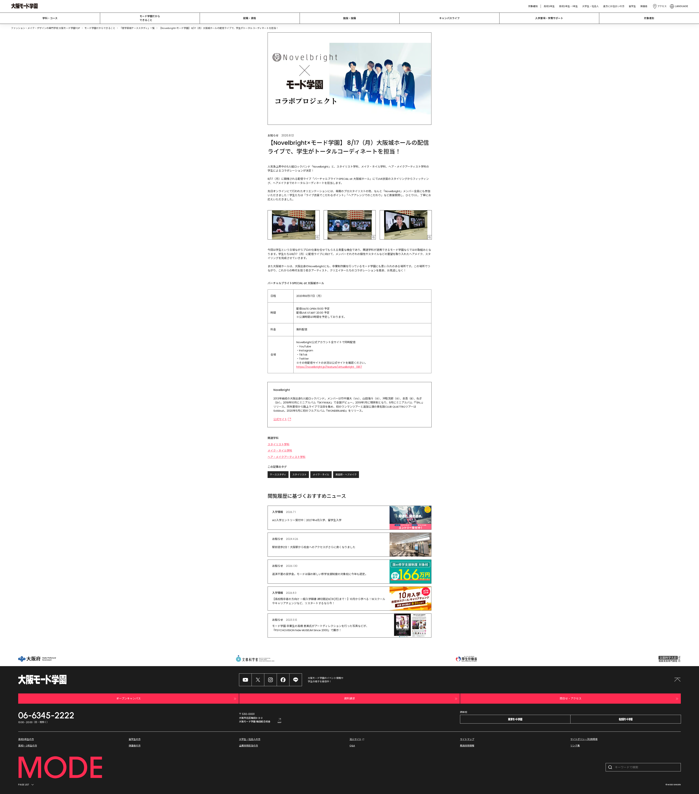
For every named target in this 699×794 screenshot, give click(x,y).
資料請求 (349, 698)
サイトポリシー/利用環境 (583, 739)
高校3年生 (549, 6)
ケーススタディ (278, 474)
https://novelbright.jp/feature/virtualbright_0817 (329, 367)
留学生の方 (135, 739)
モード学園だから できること (150, 18)
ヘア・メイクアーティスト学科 (286, 457)
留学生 (632, 6)
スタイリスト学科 (278, 444)
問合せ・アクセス (570, 698)
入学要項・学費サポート (549, 18)
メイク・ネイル (321, 474)
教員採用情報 (467, 745)
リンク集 (575, 745)
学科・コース (50, 18)
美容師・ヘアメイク (346, 474)
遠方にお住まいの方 (613, 6)
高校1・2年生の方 (27, 745)
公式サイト (280, 419)
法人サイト (355, 739)
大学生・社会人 (590, 6)
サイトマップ (467, 739)
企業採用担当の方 (248, 745)
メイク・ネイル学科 (280, 450)
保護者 (643, 6)
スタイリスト (299, 474)
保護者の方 (135, 745)
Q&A (352, 745)
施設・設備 (349, 18)
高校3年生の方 (26, 739)
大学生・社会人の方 (249, 739)
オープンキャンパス (128, 698)
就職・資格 (249, 18)
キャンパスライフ (449, 18)
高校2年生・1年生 (568, 6)
